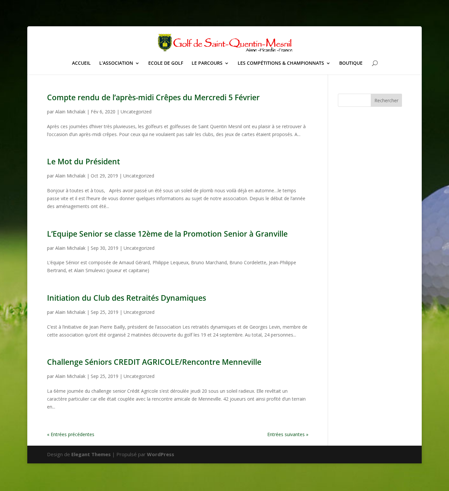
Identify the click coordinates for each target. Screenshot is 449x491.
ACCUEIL (81, 63)
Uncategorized (136, 111)
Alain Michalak (70, 111)
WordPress (160, 454)
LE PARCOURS (207, 63)
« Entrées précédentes (70, 434)
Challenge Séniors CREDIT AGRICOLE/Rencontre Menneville (154, 362)
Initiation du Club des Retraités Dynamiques (126, 297)
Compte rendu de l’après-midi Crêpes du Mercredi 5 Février (153, 97)
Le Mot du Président (83, 161)
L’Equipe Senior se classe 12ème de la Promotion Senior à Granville (167, 233)
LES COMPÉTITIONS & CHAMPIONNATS (281, 63)
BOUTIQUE (351, 63)
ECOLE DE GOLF (165, 63)
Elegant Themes (91, 454)
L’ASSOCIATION (116, 63)
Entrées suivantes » (287, 434)
